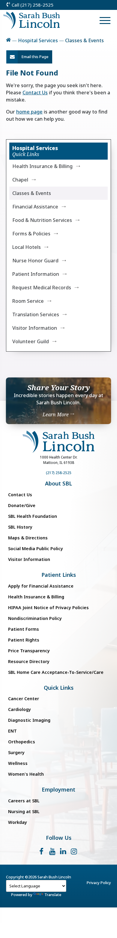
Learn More (56, 414)
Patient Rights (23, 640)
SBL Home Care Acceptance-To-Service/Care (56, 672)
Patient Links (58, 575)
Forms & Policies (31, 233)
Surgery (16, 752)
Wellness (18, 763)
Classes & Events (31, 193)
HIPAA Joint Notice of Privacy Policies (48, 607)
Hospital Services (38, 40)
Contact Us (35, 92)
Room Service (28, 301)
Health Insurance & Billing (42, 166)
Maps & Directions (28, 538)
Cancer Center (23, 698)
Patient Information (35, 274)
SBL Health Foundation (32, 516)
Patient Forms (23, 629)
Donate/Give (21, 505)
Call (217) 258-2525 (31, 5)
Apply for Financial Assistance (41, 586)
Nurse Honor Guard (35, 260)
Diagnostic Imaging (29, 720)
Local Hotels (26, 247)
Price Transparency (29, 650)
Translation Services (35, 314)
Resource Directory (29, 661)
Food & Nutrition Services (42, 220)
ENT (12, 731)
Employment (58, 789)
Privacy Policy (99, 882)
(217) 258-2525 (58, 472)
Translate (52, 894)
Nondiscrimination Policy (35, 618)
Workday (17, 822)
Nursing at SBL (24, 811)
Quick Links (59, 688)
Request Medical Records (41, 287)
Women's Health (26, 774)
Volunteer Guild (30, 341)
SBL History (20, 527)
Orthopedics (21, 742)
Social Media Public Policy (35, 548)
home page (29, 111)
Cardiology (19, 709)
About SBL (58, 483)
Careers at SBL (24, 801)
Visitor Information (34, 328)
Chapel (20, 179)
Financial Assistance (35, 206)
